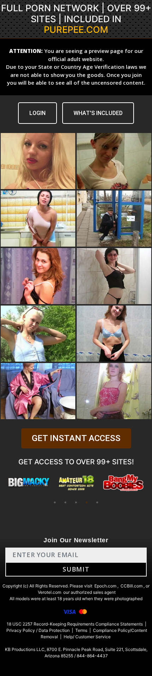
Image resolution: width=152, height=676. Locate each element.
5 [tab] (97, 502)
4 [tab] (86, 502)
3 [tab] (76, 502)
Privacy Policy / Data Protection (38, 630)
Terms (81, 630)
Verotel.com (49, 592)
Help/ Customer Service (87, 636)
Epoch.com (105, 586)
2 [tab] (65, 502)
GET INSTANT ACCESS (76, 438)
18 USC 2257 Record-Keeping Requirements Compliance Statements (75, 624)
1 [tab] (54, 502)
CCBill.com (131, 586)
